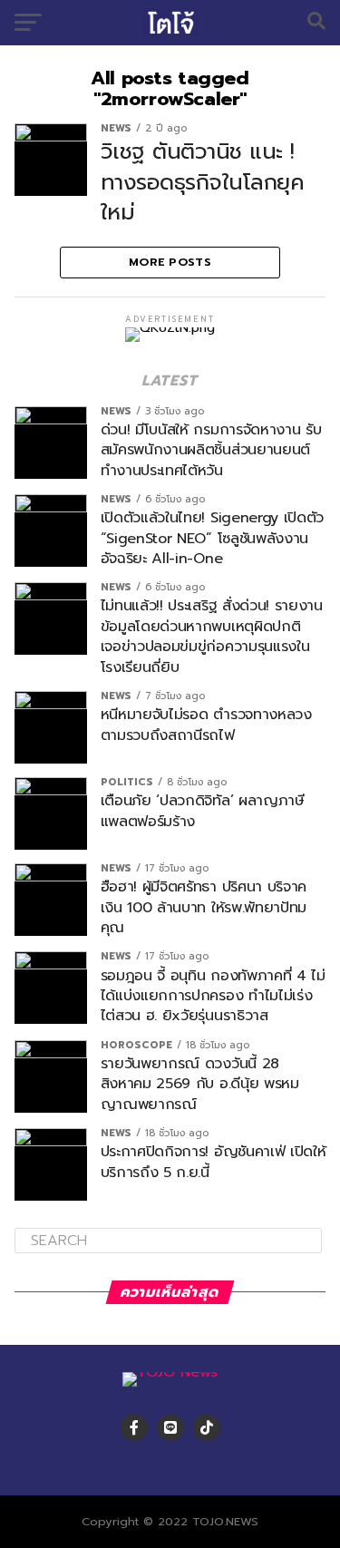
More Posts (170, 261)
